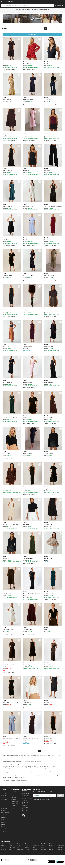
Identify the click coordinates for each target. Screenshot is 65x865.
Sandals (51, 845)
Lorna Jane (35, 843)
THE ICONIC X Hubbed (4, 829)
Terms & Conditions (5, 812)
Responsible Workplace (25, 796)
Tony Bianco (60, 847)
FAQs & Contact (15, 791)
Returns (13, 795)
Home (4, 24)
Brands (2, 797)
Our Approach (25, 793)
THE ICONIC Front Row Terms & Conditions (5, 817)
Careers (2, 804)
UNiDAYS (3, 824)
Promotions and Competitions (4, 807)
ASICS (50, 847)
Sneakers (51, 843)
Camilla (10, 845)
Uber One (3, 826)
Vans (18, 847)
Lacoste (27, 849)
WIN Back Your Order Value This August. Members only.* (32, 10)
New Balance (36, 845)
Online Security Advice (4, 822)
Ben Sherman (4, 849)
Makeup (2, 847)
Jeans (59, 843)
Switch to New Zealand (14, 808)
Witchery (27, 843)
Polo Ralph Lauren (43, 850)
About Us (3, 791)
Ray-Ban (43, 845)
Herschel (27, 847)
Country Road (12, 847)
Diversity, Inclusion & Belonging (27, 799)
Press (2, 803)
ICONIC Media (4, 799)
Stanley (18, 845)
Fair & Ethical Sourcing (25, 808)
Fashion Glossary (15, 801)
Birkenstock (11, 843)
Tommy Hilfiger (61, 845)
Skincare (27, 845)
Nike (34, 847)
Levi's (2, 843)
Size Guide (13, 797)
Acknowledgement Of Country (5, 794)
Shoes (10, 849)
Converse (19, 843)
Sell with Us (3, 801)
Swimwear (35, 849)
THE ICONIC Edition (5, 831)
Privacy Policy (4, 814)
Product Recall (14, 805)
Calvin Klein (44, 843)
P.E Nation (60, 849)
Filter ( (32, 34)
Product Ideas (14, 803)
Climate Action (25, 810)
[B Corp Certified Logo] (27, 816)
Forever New (20, 849)
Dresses (51, 849)
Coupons (3, 810)
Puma (42, 847)
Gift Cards (13, 799)
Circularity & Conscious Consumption (25, 804)
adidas (2, 845)
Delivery (13, 793)
